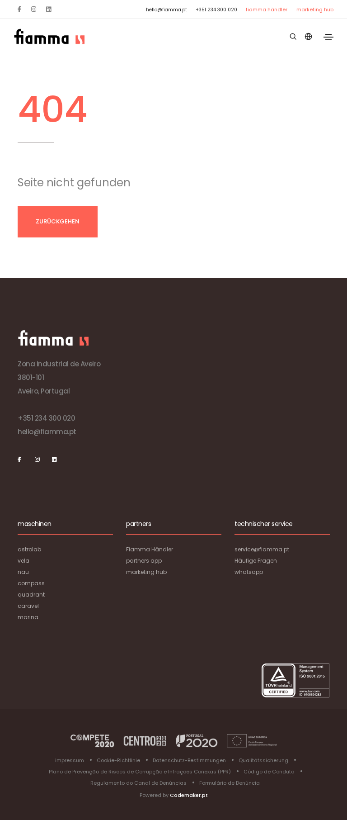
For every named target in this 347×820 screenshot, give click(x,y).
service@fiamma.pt (261, 549)
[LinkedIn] (48, 9)
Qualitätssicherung (263, 760)
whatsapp (248, 572)
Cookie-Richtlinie (118, 760)
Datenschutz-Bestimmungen (189, 760)
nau (23, 572)
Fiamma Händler (266, 9)
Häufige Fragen (255, 560)
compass (31, 583)
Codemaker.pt (189, 795)
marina (28, 617)
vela (23, 560)
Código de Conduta (269, 771)
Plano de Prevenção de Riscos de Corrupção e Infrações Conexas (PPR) (140, 771)
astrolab (29, 549)
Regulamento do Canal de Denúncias (138, 783)
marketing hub (314, 9)
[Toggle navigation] (328, 37)
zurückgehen (58, 221)
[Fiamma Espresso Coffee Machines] (49, 36)
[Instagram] (33, 9)
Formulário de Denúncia (229, 783)
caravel (28, 606)
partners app (144, 560)
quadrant (31, 594)
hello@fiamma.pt (166, 9)
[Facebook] (19, 9)
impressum (69, 760)
